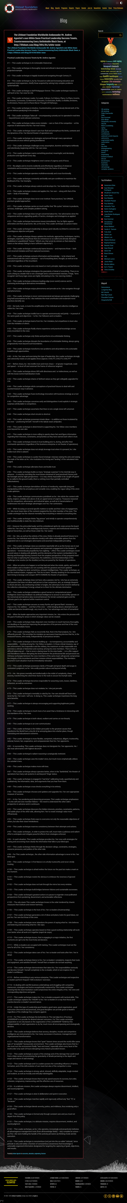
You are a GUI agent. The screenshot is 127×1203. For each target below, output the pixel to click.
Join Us (90, 8)
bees (103, 144)
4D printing (105, 111)
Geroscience (105, 287)
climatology (105, 167)
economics (25, 1153)
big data (104, 146)
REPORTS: (52, 1184)
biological (104, 150)
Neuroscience (120, 84)
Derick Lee (108, 235)
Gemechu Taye (109, 206)
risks (115, 89)
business (104, 163)
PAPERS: (52, 1187)
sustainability (108, 92)
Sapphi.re (35, 1196)
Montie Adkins (109, 264)
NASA (115, 85)
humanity (120, 76)
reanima (108, 87)
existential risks (104, 74)
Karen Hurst (108, 212)
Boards (57, 8)
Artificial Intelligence (107, 64)
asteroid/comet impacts (109, 136)
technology (116, 92)
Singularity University (108, 121)
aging (103, 61)
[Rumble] (121, 1196)
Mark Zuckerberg (107, 126)
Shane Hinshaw (109, 240)
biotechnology (105, 69)
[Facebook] (105, 1196)
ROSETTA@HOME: (29, 1187)
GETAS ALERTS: (104, 1178)
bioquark (107, 66)
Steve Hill (107, 251)
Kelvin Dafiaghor (110, 209)
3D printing (105, 109)
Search (120, 35)
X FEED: (27, 1181)
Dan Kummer (109, 219)
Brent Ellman (108, 253)
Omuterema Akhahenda (108, 223)
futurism (43, 1153)
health (106, 76)
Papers (78, 8)
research (112, 89)
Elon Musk (105, 120)
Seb (105, 256)
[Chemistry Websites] (110, 47)
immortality (108, 79)
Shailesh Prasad (110, 201)
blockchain (118, 69)
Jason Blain (108, 262)
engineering (38, 1153)
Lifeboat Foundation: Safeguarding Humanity (21, 8)
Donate (83, 8)
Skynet (103, 124)
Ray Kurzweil (105, 117)
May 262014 (10, 40)
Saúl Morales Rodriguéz (109, 189)
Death (120, 71)
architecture (105, 134)
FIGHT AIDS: (28, 1184)
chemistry (104, 165)
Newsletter (97, 8)
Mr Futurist (105, 292)
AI (106, 61)
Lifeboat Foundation (16, 1196)
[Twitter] (109, 1196)
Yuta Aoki (107, 232)
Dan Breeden (108, 198)
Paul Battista (108, 204)
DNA (102, 115)
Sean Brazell (108, 248)
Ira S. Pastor (108, 267)
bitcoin (113, 69)
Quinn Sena (108, 195)
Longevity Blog (106, 290)
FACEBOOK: (28, 1178)
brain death (103, 71)
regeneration (105, 89)
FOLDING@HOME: (79, 1184)
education (31, 1153)
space (103, 92)
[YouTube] (117, 1196)
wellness (116, 94)
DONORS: (77, 1181)
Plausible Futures (107, 297)
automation (105, 142)
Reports (71, 8)
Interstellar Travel (118, 79)
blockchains (105, 161)
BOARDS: (102, 1181)
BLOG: (51, 1181)
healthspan (113, 76)
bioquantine (115, 64)
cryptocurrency (113, 71)
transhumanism (107, 95)
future (115, 74)
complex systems (107, 169)
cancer (107, 71)
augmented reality (107, 140)
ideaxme (102, 79)
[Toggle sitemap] (117, 3)
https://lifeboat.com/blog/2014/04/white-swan (27, 53)
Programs (64, 8)
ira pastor (105, 82)
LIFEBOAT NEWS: (54, 1178)
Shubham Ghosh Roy (111, 193)
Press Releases (118, 8)
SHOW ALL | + (104, 272)
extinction (111, 73)
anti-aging (117, 61)
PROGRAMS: (103, 1184)
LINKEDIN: (77, 1178)
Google (101, 76)
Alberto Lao (108, 237)
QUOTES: (102, 1187)
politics (104, 87)
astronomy (105, 138)
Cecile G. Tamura (110, 229)
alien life (104, 130)
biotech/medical (107, 157)
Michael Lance (109, 259)
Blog (52, 8)
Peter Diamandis (107, 113)
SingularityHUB (106, 300)
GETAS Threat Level (11, 1182)
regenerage (115, 87)
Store (110, 8)
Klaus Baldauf (109, 226)
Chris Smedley (109, 270)
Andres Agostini (17, 1153)
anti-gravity (105, 132)
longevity (110, 84)
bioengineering (106, 148)
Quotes (104, 8)
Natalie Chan (108, 245)
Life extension (114, 81)
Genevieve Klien (109, 185)
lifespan (103, 84)
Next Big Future (106, 295)
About (47, 8)
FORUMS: (77, 1187)
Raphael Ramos (109, 243)
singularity (119, 89)
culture (117, 71)
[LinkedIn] (113, 1196)
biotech (115, 66)
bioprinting (105, 155)
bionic (103, 152)
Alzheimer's (110, 61)
